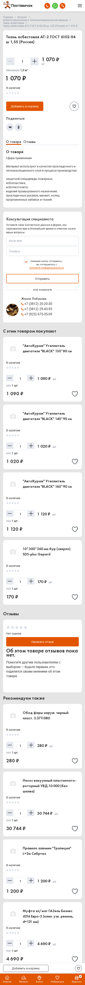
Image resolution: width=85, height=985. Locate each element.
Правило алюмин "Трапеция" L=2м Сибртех (47, 851)
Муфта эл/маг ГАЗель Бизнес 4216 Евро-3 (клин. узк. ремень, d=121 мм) (48, 916)
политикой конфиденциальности (46, 268)
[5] (25, 627)
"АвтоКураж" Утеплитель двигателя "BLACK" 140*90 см (47, 416)
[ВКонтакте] (10, 127)
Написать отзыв (42, 642)
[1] (8, 627)
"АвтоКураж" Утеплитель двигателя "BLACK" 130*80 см (47, 348)
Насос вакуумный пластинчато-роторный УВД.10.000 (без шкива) (49, 785)
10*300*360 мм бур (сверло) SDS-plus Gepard (47, 551)
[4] (21, 627)
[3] (17, 627)
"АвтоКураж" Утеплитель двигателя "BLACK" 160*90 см (47, 484)
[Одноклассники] (18, 127)
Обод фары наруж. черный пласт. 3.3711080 (45, 715)
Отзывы (29, 141)
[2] (12, 627)
